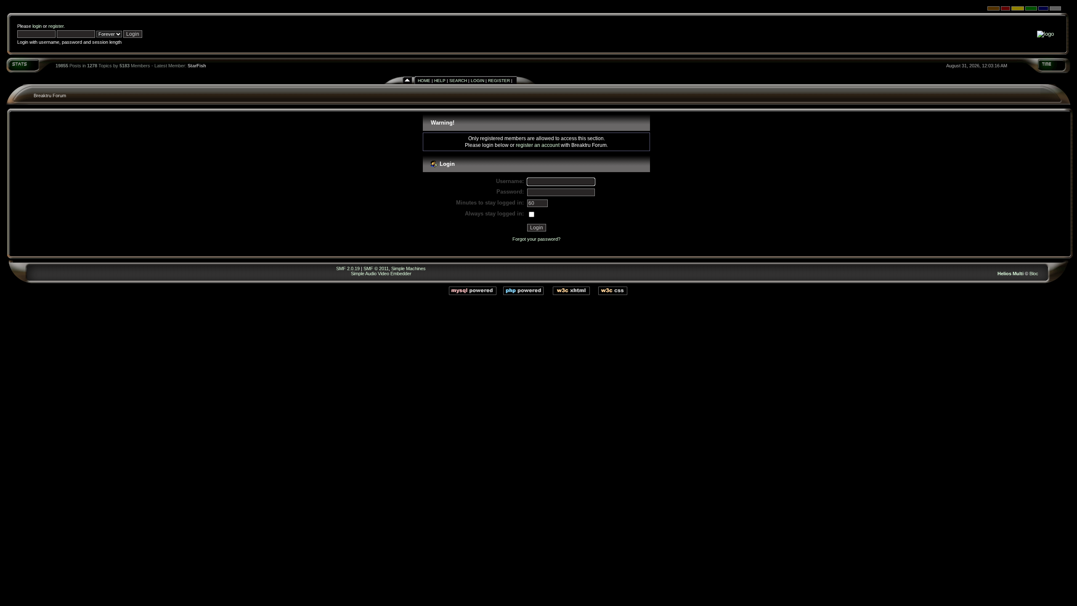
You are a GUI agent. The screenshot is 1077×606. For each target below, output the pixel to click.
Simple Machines (408, 268)
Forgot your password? (536, 239)
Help (440, 80)
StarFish (197, 65)
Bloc (1033, 273)
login (37, 26)
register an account (538, 145)
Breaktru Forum (50, 95)
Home (424, 80)
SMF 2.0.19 (348, 268)
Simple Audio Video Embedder (381, 273)
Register (499, 80)
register (56, 26)
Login (477, 80)
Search (458, 80)
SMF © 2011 (376, 268)
